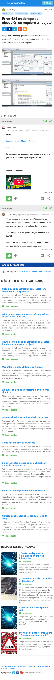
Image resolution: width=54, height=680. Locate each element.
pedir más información (40, 272)
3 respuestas (11, 410)
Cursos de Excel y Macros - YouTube (21, 141)
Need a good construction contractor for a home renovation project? (24, 290)
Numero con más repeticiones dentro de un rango (24, 517)
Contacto (31, 666)
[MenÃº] (3, 3)
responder (21, 272)
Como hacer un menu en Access (18, 442)
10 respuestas (11, 306)
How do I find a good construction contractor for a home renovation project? (25, 343)
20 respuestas (11, 359)
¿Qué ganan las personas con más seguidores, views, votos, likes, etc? (26, 315)
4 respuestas (11, 334)
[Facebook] (17, 672)
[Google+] (21, 672)
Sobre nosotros (11, 666)
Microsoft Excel (21, 14)
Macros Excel (35, 14)
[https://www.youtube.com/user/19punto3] (49, 130)
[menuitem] (9, 29)
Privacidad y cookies (8, 668)
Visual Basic (7, 14)
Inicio (3, 666)
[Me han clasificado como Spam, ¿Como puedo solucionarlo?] (27, 642)
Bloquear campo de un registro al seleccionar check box (25, 391)
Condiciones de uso (42, 666)
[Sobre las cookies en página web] (27, 617)
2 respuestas (11, 455)
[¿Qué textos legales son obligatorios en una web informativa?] (27, 563)
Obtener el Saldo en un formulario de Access (25, 417)
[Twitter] (13, 672)
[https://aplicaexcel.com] (51, 215)
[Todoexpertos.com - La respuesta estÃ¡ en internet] (16, 3)
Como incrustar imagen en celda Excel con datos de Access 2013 (24, 464)
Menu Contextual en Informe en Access (22, 367)
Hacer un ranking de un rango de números (23, 490)
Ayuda (20, 666)
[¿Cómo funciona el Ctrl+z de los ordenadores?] (27, 590)
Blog (24, 666)
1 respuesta (10, 508)
